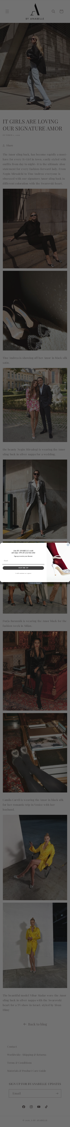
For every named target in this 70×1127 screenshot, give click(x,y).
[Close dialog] (68, 545)
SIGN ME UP (23, 568)
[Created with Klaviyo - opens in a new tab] (35, 583)
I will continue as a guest (23, 573)
